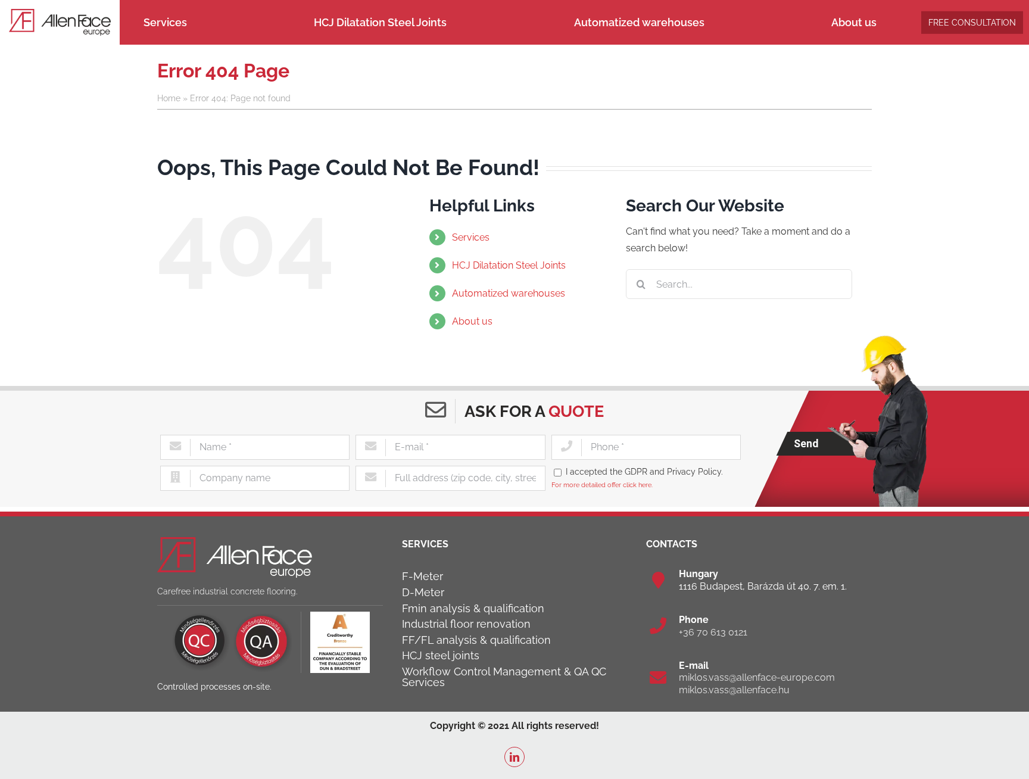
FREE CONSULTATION (972, 22)
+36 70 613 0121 (713, 632)
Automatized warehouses (508, 293)
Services (470, 237)
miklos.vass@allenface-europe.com (757, 677)
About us (472, 321)
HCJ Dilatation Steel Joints (509, 265)
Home (168, 98)
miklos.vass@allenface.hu (734, 690)
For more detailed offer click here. (602, 485)
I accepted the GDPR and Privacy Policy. (644, 471)
